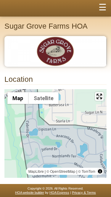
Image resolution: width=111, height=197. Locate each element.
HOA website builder (29, 192)
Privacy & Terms (84, 192)
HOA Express (59, 192)
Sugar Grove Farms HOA (46, 26)
